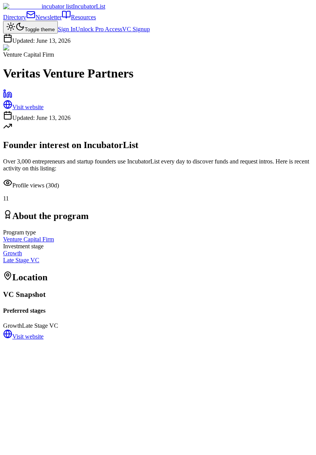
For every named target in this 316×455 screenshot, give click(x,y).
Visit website (28, 107)
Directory (14, 17)
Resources (83, 17)
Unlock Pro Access (99, 29)
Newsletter (48, 17)
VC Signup (136, 29)
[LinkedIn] (7, 96)
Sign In (67, 29)
